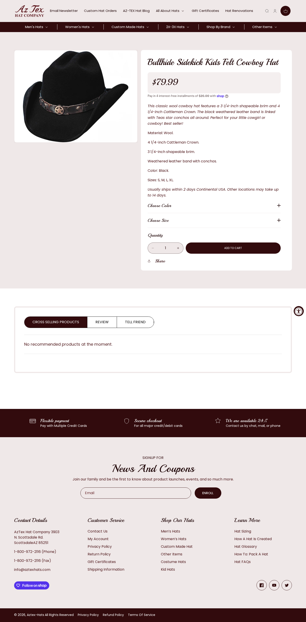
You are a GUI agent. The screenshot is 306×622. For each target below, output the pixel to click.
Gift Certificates (102, 561)
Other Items (171, 554)
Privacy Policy (100, 546)
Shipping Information (106, 569)
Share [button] (160, 261)
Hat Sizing (242, 531)
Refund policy (113, 615)
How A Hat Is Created (253, 538)
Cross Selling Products (55, 322)
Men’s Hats (170, 531)
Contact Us (98, 531)
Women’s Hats (173, 538)
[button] (170, 10)
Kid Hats (168, 569)
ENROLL (207, 493)
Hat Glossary (245, 546)
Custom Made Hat (177, 546)
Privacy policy (88, 615)
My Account (98, 538)
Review (102, 322)
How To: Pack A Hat (251, 554)
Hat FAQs (242, 561)
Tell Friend (135, 322)
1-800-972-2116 (27, 551)
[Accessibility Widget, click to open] (299, 311)
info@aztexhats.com (32, 569)
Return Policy (99, 554)
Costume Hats (173, 561)
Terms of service (141, 615)
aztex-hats (35, 615)
